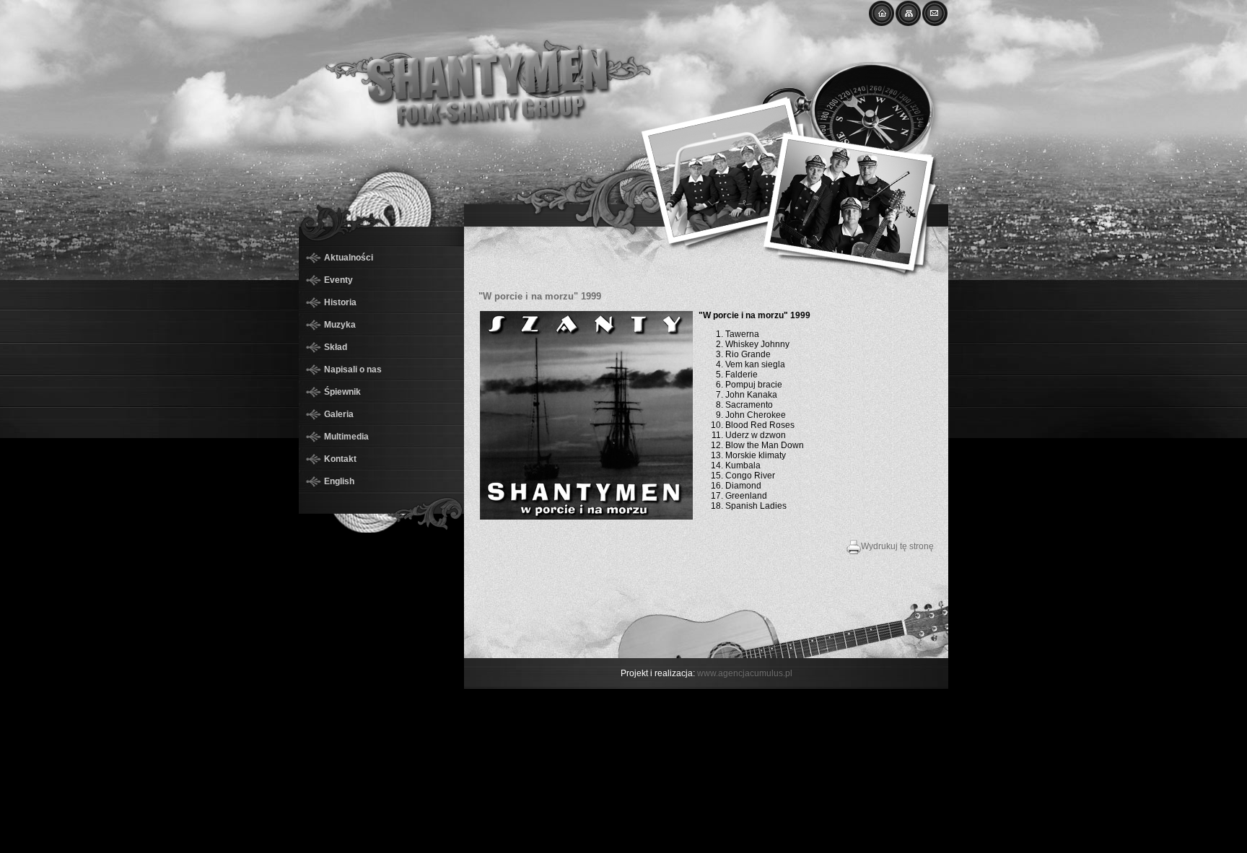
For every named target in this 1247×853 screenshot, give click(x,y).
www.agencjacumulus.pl (744, 673)
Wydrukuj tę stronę (897, 546)
